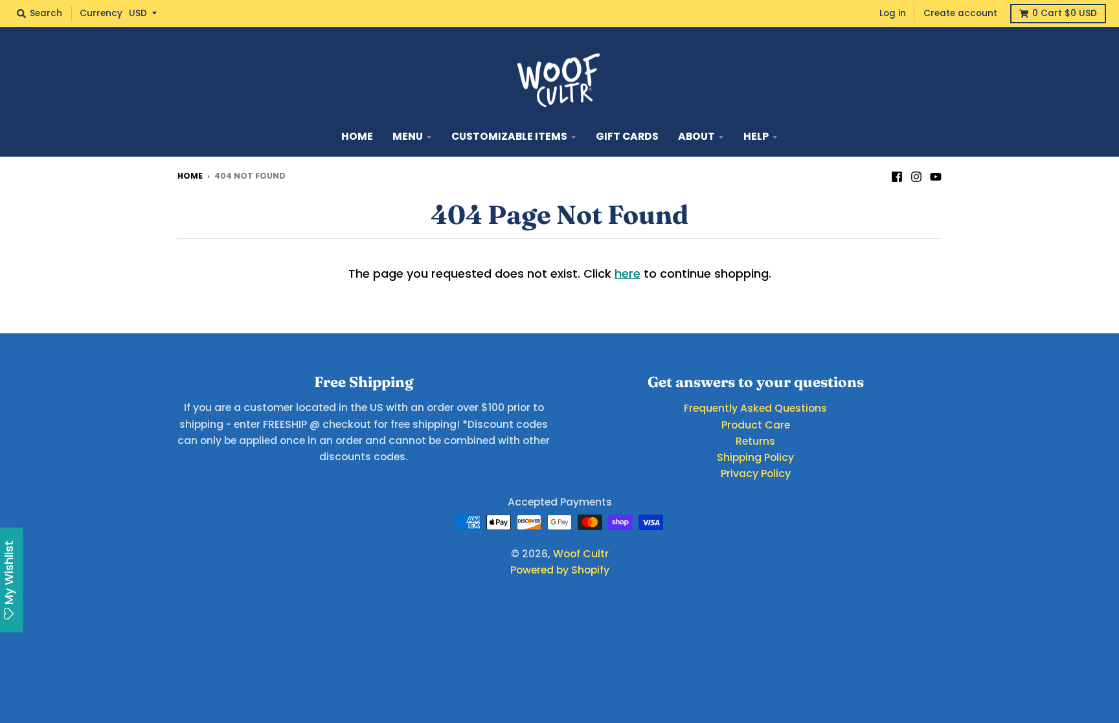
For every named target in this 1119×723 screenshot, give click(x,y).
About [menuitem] (696, 136)
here (627, 273)
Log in (892, 13)
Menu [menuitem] (407, 136)
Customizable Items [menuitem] (509, 136)
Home (190, 175)
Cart (1064, 13)
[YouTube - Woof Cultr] (936, 175)
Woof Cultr (581, 553)
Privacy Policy (756, 473)
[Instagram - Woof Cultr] (916, 175)
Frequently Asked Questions (755, 408)
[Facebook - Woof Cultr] (897, 175)
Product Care (755, 424)
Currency (101, 13)
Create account (960, 13)
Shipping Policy (755, 457)
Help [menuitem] (756, 136)
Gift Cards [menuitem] (627, 136)
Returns (755, 441)
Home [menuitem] (357, 136)
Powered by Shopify (559, 569)
